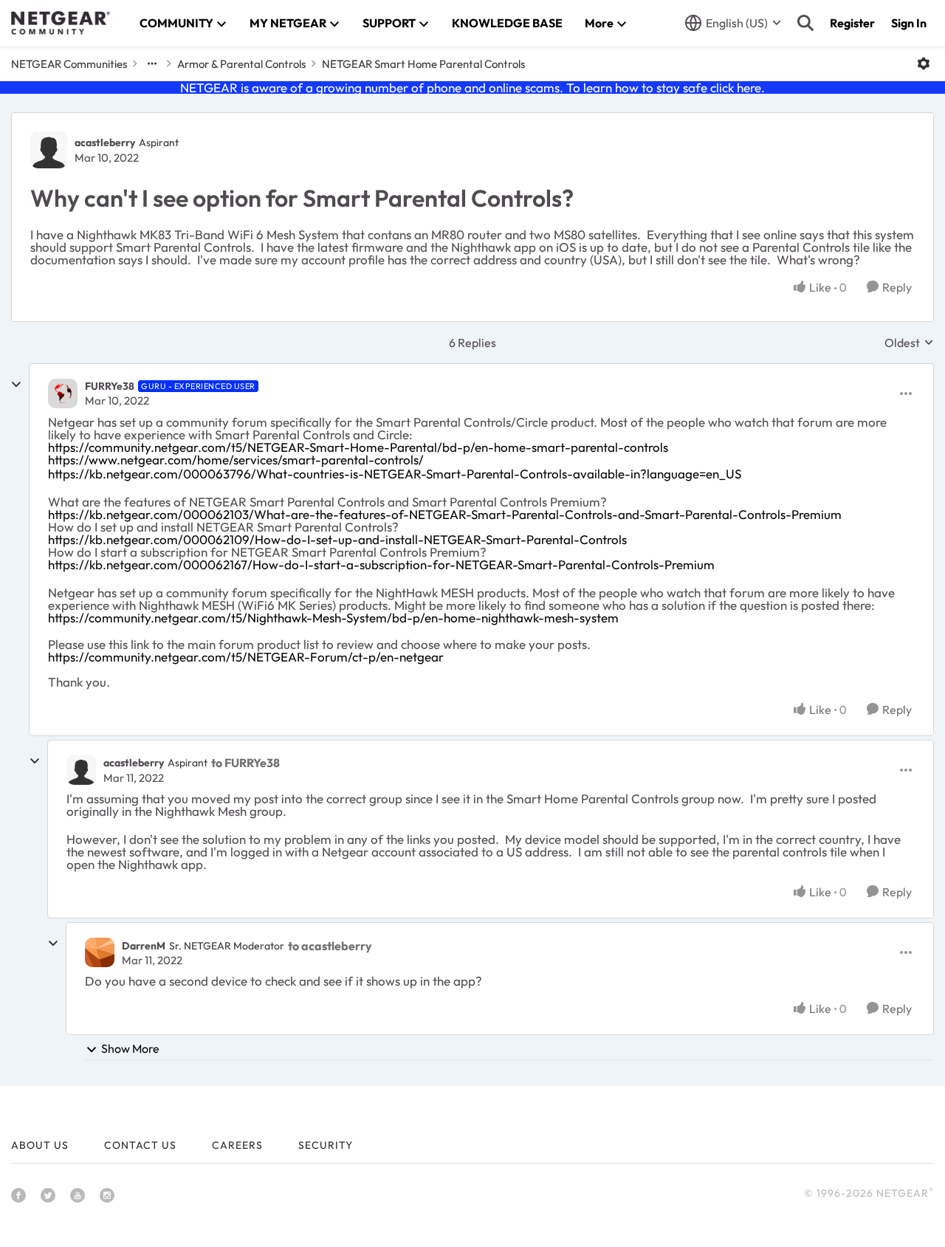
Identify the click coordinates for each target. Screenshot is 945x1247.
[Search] (805, 23)
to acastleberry (330, 946)
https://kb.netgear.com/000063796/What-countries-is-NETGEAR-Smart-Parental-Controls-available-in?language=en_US (394, 473)
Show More (130, 1048)
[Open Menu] (923, 63)
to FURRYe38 (245, 763)
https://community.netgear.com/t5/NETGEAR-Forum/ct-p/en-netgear (246, 656)
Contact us (140, 1145)
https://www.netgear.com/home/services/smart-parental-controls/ (236, 459)
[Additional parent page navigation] (152, 63)
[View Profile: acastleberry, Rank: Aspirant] (48, 149)
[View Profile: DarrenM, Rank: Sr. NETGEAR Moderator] (99, 952)
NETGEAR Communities (69, 64)
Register (852, 23)
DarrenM (143, 946)
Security (325, 1145)
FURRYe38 (109, 386)
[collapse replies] (16, 385)
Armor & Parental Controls (241, 64)
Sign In (909, 23)
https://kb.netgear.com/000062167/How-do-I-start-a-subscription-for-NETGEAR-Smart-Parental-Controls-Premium (381, 564)
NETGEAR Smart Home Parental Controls (423, 64)
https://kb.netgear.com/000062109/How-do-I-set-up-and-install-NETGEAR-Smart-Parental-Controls (337, 539)
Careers (237, 1145)
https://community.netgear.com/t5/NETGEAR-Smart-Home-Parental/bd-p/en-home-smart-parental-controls (358, 447)
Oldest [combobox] (909, 342)
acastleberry (105, 142)
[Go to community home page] (60, 23)
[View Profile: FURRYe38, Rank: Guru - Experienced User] (63, 393)
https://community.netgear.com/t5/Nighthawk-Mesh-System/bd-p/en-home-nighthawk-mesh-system (333, 617)
